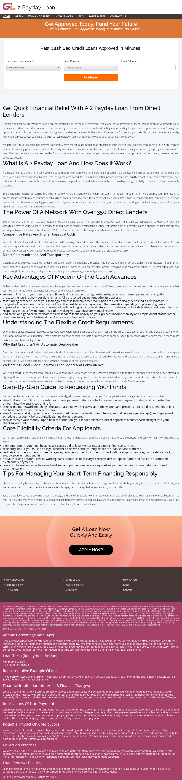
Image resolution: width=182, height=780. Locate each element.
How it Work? (130, 579)
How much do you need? (20, 61)
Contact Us (118, 16)
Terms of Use (72, 579)
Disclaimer (12, 590)
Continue (91, 77)
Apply (19, 16)
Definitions (71, 590)
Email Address (129, 61)
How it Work (64, 16)
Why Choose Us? (39, 16)
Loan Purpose (72, 61)
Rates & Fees (97, 16)
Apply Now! (91, 549)
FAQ (81, 16)
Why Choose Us (15, 579)
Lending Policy (14, 584)
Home (6, 16)
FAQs (126, 584)
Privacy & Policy (74, 584)
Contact (127, 590)
